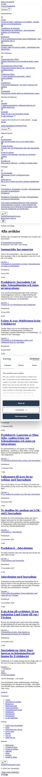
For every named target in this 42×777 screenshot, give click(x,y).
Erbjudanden (9, 716)
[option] (3, 216)
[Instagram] (4, 775)
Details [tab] (21, 365)
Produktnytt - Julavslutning (17, 548)
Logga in (13, 218)
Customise (20, 410)
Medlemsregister (11, 706)
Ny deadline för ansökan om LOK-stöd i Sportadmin (21, 512)
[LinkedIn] (7, 775)
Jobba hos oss (10, 737)
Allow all (21, 403)
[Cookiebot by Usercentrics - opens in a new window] (29, 359)
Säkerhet (8, 751)
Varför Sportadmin (8, 126)
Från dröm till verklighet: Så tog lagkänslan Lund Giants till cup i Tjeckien (20, 614)
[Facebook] (2, 775)
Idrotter (8, 733)
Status (7, 753)
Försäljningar (10, 714)
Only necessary (21, 416)
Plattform (5, 9)
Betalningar (9, 704)
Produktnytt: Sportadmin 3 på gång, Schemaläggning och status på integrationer (20, 285)
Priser (25, 126)
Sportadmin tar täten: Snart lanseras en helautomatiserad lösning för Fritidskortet (17, 653)
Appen (7, 700)
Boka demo (5, 218)
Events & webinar (11, 749)
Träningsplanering (11, 708)
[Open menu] (3, 221)
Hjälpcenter (9, 745)
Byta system (9, 731)
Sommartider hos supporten (17, 249)
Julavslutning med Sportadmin (18, 576)
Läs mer (5, 262)
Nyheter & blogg (11, 747)
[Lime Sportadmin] (8, 6)
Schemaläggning (13, 710)
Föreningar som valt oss (13, 729)
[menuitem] (21, 20)
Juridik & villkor (11, 757)
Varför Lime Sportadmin (14, 725)
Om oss (8, 735)
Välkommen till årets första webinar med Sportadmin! (17, 478)
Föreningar (19, 126)
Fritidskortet (9, 712)
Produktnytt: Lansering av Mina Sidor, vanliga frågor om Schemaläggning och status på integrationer (19, 439)
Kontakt (8, 755)
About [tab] (34, 365)
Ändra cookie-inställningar (10, 772)
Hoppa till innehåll (7, 2)
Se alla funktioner (7, 116)
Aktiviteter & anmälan (13, 702)
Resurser (4, 129)
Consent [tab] (7, 365)
